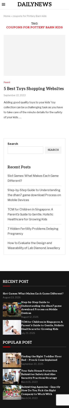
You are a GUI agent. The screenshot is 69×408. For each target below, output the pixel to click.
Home (7, 16)
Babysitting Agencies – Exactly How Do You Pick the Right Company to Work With (40, 390)
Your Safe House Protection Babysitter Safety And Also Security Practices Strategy (39, 374)
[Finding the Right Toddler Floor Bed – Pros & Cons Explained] (12, 360)
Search (13, 144)
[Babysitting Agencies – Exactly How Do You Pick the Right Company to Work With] (12, 392)
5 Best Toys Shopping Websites (34, 88)
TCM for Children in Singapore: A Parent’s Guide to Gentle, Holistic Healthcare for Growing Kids (30, 214)
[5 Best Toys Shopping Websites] (34, 55)
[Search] (65, 5)
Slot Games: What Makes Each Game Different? (33, 293)
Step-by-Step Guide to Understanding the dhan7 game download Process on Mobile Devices (34, 195)
